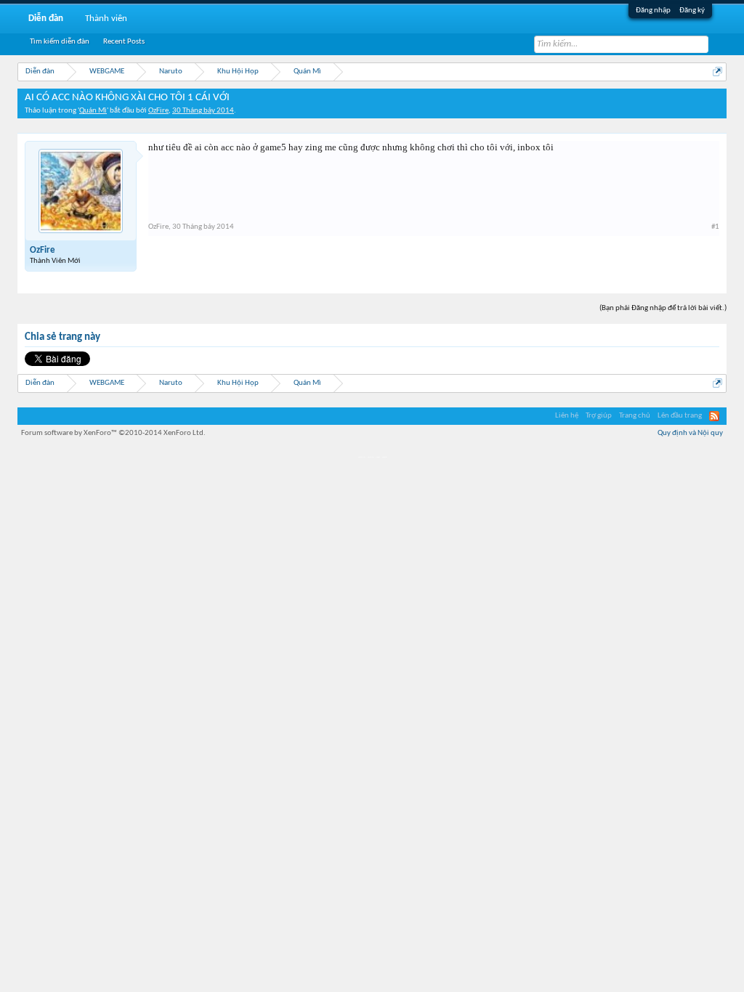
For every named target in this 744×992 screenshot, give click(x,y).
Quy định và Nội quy (690, 433)
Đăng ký (692, 11)
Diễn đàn (45, 18)
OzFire (158, 111)
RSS (714, 416)
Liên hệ (566, 416)
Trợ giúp (599, 416)
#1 (715, 227)
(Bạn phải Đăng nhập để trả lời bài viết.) (663, 308)
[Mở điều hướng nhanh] (717, 71)
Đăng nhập (653, 11)
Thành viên (106, 18)
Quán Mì (93, 111)
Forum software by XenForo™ (113, 433)
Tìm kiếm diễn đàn (59, 42)
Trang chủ (634, 416)
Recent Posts (124, 42)
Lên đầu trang (680, 416)
